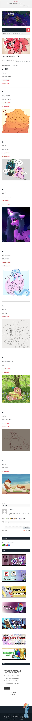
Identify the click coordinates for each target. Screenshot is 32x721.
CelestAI (6, 60)
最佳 (29, 530)
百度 (21, 518)
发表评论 (27, 527)
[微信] (3, 545)
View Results (13, 692)
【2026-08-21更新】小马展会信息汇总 (16, 3)
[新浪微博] (7, 545)
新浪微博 (16, 518)
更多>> (24, 518)
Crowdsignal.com (13, 694)
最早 (27, 530)
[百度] (9, 545)
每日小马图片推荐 (27, 61)
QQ (12, 518)
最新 (24, 530)
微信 (8, 518)
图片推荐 (21, 61)
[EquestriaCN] (16, 18)
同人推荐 (17, 61)
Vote (7, 688)
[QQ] (5, 545)
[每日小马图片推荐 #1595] (16, 46)
